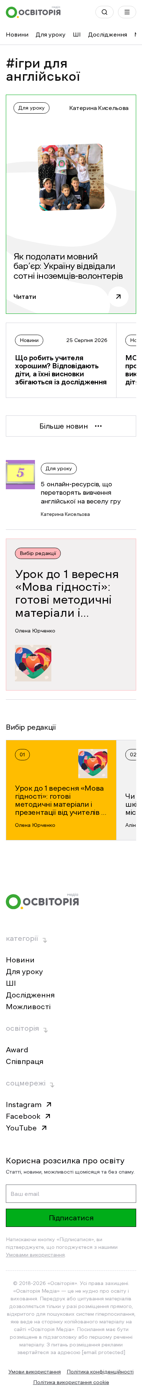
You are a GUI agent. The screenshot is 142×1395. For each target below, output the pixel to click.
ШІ (77, 34)
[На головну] (33, 12)
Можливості (28, 1006)
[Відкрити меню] (127, 12)
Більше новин (63, 426)
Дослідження (107, 34)
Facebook (23, 1116)
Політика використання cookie (71, 1382)
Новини (17, 34)
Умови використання (34, 1371)
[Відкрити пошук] (104, 12)
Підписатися (71, 1217)
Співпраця (24, 1061)
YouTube (21, 1128)
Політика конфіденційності (100, 1371)
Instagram (24, 1104)
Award (17, 1049)
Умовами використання (35, 1254)
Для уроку (51, 34)
